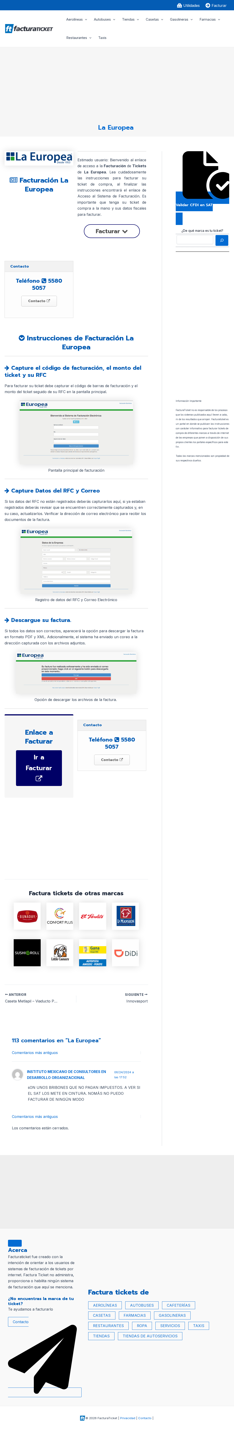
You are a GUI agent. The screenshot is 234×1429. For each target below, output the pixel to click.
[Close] (15, 1243)
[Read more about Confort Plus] (59, 916)
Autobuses (102, 19)
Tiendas (128, 19)
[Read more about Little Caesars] (59, 952)
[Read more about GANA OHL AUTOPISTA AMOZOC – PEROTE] (92, 952)
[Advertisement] (116, 83)
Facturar (109, 231)
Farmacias (207, 19)
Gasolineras (179, 19)
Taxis (102, 38)
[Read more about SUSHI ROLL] (27, 952)
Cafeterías (178, 1305)
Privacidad (127, 1418)
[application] (85, 19)
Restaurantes (76, 38)
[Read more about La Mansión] (125, 916)
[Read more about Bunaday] (27, 916)
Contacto (37, 301)
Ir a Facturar (39, 762)
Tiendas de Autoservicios (150, 1336)
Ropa (142, 1325)
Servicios (170, 1325)
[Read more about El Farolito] (92, 916)
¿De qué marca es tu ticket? (202, 231)
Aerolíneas (74, 19)
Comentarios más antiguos (35, 1052)
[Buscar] (221, 240)
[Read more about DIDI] (125, 952)
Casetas (152, 19)
